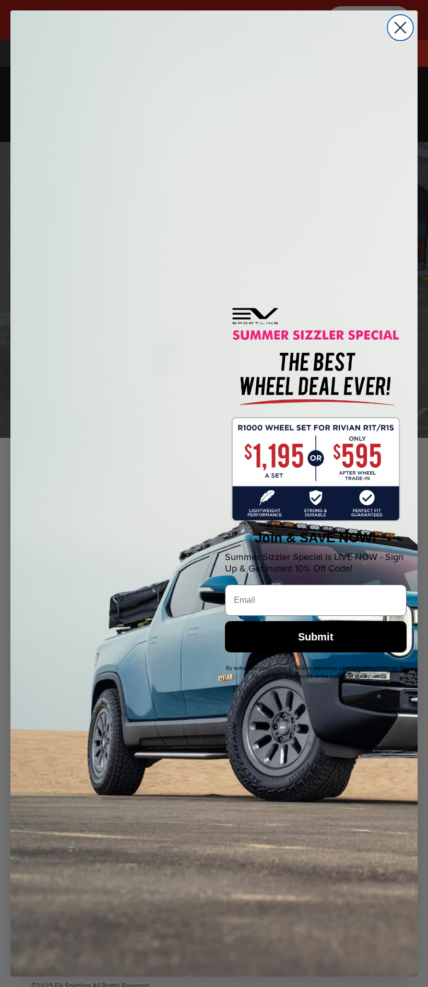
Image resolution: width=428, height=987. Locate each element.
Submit (316, 637)
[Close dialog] (400, 28)
